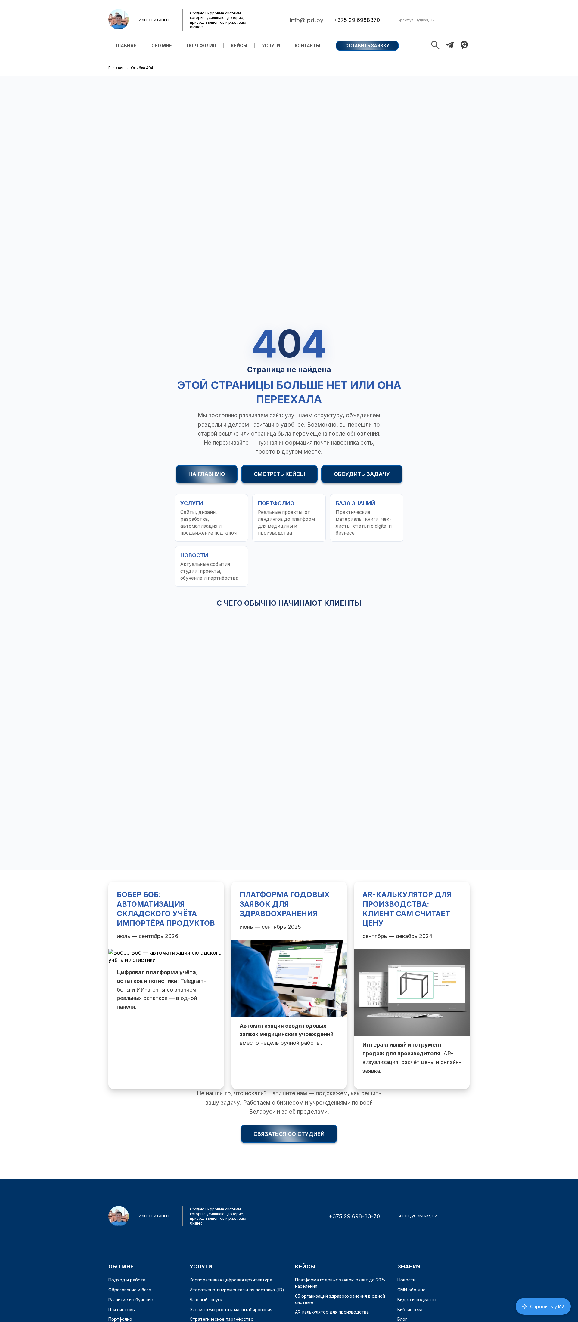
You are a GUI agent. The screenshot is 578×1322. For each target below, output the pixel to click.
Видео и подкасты (416, 1299)
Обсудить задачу (362, 474)
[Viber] (464, 46)
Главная (126, 45)
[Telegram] (449, 46)
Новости (406, 1279)
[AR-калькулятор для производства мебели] (412, 985)
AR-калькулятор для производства (332, 1311)
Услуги (271, 45)
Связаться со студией (289, 1134)
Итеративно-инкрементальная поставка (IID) (237, 1289)
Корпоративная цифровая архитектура (231, 1279)
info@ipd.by (306, 20)
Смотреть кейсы (279, 474)
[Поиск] (435, 46)
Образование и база (129, 1289)
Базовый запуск (206, 1299)
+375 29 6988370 (357, 20)
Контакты (307, 45)
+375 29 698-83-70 (354, 1216)
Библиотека (409, 1309)
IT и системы (121, 1309)
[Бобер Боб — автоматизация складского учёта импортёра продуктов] (166, 985)
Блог (402, 1319)
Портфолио (201, 45)
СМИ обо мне (411, 1289)
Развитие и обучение (130, 1299)
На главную (206, 474)
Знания (409, 1266)
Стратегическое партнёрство (221, 1319)
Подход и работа (126, 1279)
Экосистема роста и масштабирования (231, 1309)
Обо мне (161, 45)
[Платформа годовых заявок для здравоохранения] (289, 985)
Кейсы (239, 45)
